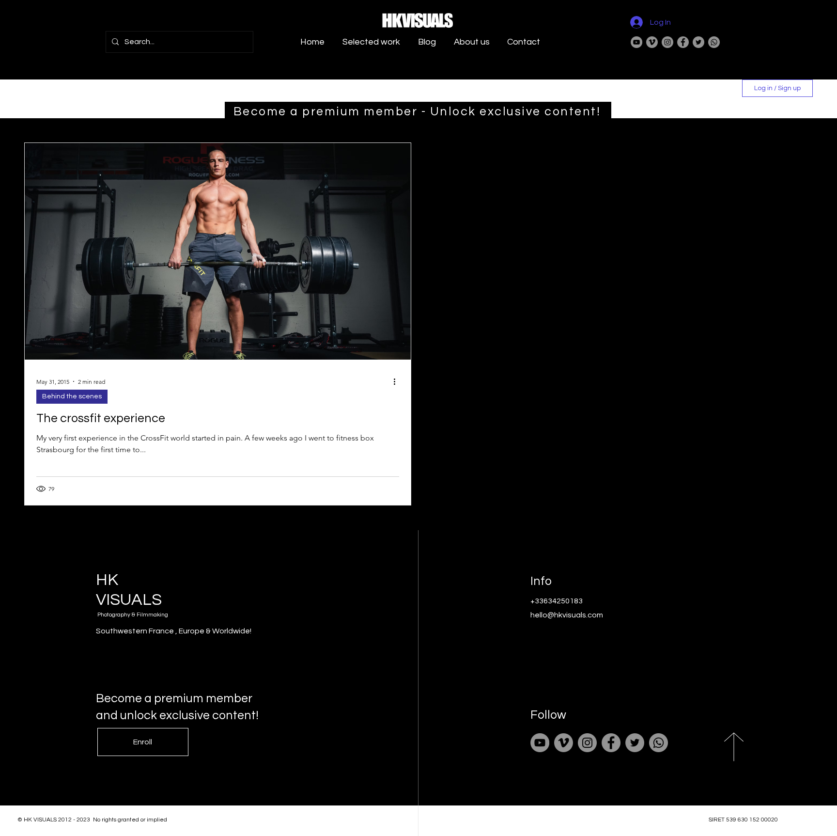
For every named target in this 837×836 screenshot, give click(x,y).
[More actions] (397, 381)
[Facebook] (683, 42)
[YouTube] (636, 42)
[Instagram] (667, 42)
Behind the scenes (72, 396)
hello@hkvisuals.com (566, 615)
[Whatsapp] (714, 42)
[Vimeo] (652, 42)
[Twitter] (698, 42)
